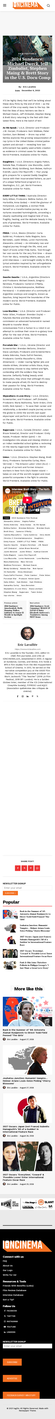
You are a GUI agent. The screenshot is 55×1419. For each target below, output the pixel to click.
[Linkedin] (28, 696)
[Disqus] (27, 742)
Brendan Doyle (43, 528)
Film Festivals (27, 54)
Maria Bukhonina (11, 562)
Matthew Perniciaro (12, 565)
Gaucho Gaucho (11, 545)
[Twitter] (37, 696)
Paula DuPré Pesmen (13, 575)
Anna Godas (25, 525)
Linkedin (11, 1332)
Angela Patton (28, 521)
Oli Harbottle (10, 572)
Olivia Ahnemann (25, 572)
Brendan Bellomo (27, 528)
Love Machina (43, 558)
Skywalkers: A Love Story (15, 589)
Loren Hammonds (27, 558)
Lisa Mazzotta (10, 558)
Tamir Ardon (36, 592)
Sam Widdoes (36, 582)
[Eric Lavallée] (27, 633)
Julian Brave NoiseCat (29, 548)
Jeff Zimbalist (10, 548)
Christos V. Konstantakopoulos (18, 538)
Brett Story (9, 531)
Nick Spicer (38, 569)
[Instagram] (23, 696)
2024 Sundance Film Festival (25, 518)
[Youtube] (5, 1327)
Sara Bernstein (28, 585)
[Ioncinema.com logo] (28, 5)
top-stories (9, 595)
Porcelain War (10, 579)
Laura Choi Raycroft (27, 555)
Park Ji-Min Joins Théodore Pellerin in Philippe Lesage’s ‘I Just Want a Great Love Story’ (34, 965)
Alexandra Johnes (12, 521)
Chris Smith (45, 535)
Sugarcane (24, 592)
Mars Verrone (27, 562)
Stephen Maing (10, 592)
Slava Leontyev (36, 589)
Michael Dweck (30, 565)
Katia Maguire (10, 555)
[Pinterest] (32, 696)
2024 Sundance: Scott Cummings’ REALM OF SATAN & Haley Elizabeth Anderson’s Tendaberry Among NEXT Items (40, 611)
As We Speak (39, 525)
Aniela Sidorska (11, 525)
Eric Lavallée (29, 87)
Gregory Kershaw (28, 545)
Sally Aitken (9, 582)
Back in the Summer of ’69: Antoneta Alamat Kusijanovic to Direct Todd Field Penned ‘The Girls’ (35, 915)
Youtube (11, 1327)
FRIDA (41, 542)
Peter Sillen (44, 575)
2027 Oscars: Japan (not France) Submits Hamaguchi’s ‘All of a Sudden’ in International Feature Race (35, 940)
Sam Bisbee (22, 582)
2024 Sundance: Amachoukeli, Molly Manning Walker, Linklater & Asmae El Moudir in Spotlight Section (14, 611)
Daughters (39, 538)
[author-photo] (4, 1039)
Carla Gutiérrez (31, 535)
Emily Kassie (9, 542)
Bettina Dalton (10, 528)
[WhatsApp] (37, 868)
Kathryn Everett (41, 552)
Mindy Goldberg (11, 569)
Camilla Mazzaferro (12, 535)
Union (19, 595)
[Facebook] (18, 696)
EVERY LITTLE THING (26, 542)
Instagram (12, 1321)
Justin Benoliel (10, 552)
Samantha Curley (11, 585)
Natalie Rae (25, 569)
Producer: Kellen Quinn (29, 579)
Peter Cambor (31, 575)
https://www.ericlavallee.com (27, 649)
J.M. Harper (43, 545)
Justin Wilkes (26, 552)
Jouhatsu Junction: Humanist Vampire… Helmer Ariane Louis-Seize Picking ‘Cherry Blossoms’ (35, 928)
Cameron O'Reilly (23, 531)
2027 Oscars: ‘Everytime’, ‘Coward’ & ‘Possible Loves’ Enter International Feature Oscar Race (36, 953)
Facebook (12, 1311)
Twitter (11, 1316)
